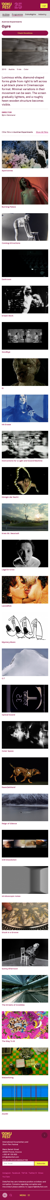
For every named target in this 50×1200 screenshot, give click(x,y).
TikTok (24, 1173)
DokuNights (30, 14)
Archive (5, 14)
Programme (17, 14)
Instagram (6, 1173)
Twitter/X (33, 1173)
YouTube (6, 1176)
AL (5, 1195)
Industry (42, 14)
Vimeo (40, 1173)
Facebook (16, 1173)
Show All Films (42, 132)
